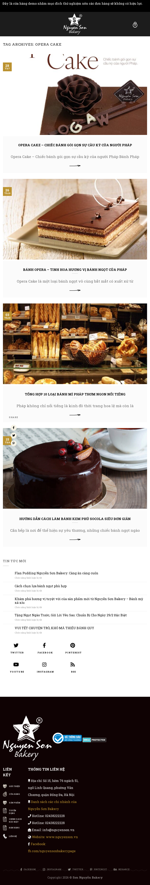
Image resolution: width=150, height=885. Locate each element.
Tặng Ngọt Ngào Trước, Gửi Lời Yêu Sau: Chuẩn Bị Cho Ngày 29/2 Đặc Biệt (71, 615)
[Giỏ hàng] (142, 24)
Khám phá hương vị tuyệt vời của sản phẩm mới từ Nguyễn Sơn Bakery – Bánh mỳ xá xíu (79, 600)
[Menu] (5, 24)
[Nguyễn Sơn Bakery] (75, 24)
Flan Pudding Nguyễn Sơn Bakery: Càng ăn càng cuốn (56, 573)
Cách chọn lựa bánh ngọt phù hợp (41, 586)
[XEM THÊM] (75, 166)
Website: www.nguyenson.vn (55, 837)
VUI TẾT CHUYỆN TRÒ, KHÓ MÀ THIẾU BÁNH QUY (54, 628)
